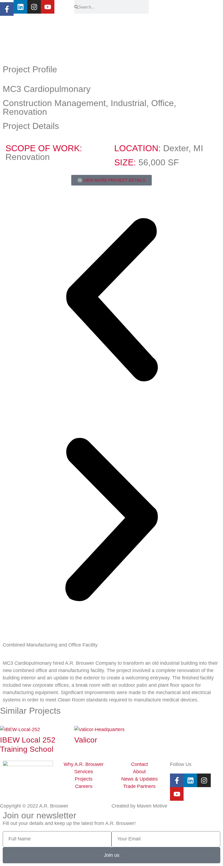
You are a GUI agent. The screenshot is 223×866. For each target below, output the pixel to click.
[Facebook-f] (7, 7)
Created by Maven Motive (139, 806)
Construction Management (54, 103)
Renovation (25, 112)
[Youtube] (47, 7)
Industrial (128, 103)
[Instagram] (34, 7)
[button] (111, 301)
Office (162, 103)
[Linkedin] (20, 7)
